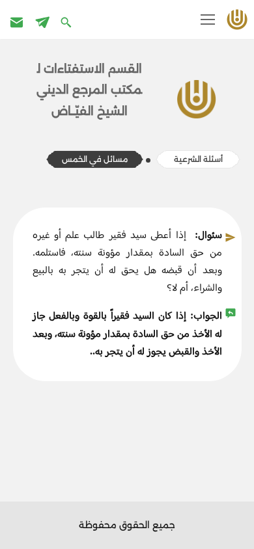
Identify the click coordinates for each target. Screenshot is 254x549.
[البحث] (67, 22)
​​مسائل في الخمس (95, 159)
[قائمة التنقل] (208, 19)
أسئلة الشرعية (197, 159)
